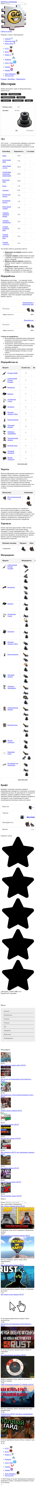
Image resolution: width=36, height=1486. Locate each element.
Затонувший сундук (6, 167)
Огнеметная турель (12, 400)
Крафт (29, 100)
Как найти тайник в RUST (10, 1168)
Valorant (7, 67)
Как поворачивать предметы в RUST (13, 1355)
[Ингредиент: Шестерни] (28, 498)
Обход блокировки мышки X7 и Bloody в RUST (17, 1384)
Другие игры (9, 75)
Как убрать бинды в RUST (10, 1124)
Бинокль (10, 394)
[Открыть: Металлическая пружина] (24, 758)
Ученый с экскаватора (6, 221)
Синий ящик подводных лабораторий (6, 174)
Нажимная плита (11, 753)
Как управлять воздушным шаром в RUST (15, 1235)
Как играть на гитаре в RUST (11, 1182)
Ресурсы (7, 1023)
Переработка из (8, 97)
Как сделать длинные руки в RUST (13, 1206)
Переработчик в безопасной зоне (28, 303)
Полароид (11, 407)
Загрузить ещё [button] (22, 464)
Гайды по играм (6, 31)
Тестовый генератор (11, 452)
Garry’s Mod (9, 63)
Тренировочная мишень (13, 439)
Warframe (8, 59)
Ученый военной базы (5, 236)
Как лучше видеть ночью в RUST (12, 1265)
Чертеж (20, 97)
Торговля (6, 100)
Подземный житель (6, 201)
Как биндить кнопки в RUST (11, 1138)
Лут (4, 94)
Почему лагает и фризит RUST (11, 1110)
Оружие (6, 1011)
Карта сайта (9, 43)
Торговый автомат (11, 426)
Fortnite (7, 70)
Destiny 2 (8, 55)
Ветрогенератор (13, 420)
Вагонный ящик (6, 181)
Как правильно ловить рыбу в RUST (13, 1065)
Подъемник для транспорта (13, 764)
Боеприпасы (8, 1015)
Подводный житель (6, 195)
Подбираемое (8, 1038)
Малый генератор (11, 458)
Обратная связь (10, 41)
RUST (7, 52)
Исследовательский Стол (14, 498)
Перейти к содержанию (9, 1)
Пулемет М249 (13, 373)
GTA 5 (7, 48)
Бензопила (11, 387)
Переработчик (29, 320)
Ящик (4, 156)
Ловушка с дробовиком (12, 432)
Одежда (6, 1019)
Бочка (4, 186)
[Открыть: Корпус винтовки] (27, 571)
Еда (5, 1026)
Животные (7, 1034)
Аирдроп (5, 190)
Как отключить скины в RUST (11, 1196)
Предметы (7, 1030)
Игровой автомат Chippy (13, 413)
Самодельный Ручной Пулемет (12, 380)
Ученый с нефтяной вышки (5, 214)
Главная (8, 39)
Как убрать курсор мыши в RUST (12, 1294)
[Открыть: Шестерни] (27, 609)
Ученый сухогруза (5, 243)
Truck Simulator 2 (11, 74)
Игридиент (18, 100)
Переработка (14, 94)
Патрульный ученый (6, 207)
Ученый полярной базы (5, 228)
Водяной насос (13, 445)
